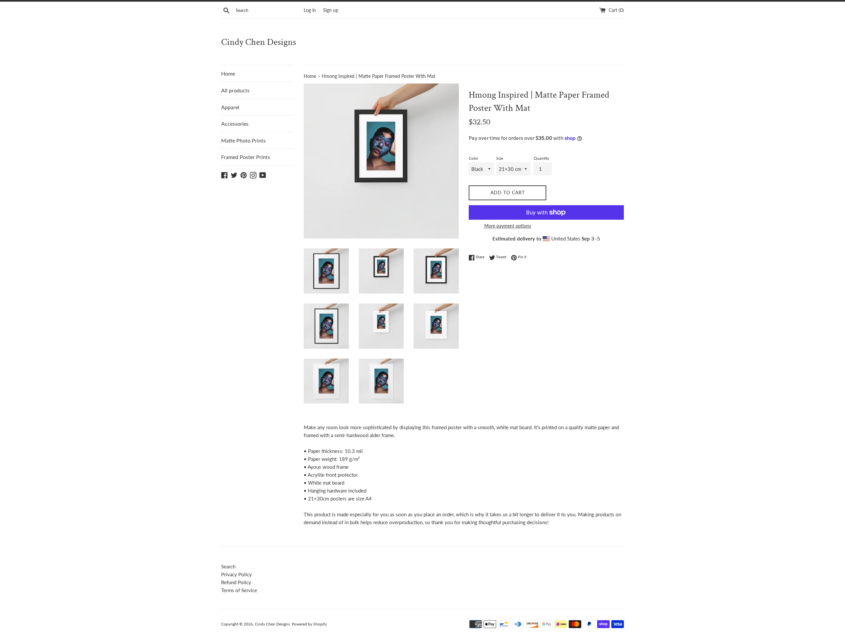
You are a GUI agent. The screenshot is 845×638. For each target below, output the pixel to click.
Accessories (235, 123)
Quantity (541, 158)
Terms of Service (239, 590)
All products (235, 90)
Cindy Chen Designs (258, 42)
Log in (310, 10)
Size (499, 158)
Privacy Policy (236, 574)
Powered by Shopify (309, 624)
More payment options (507, 226)
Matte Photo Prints (243, 140)
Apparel (230, 107)
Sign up (330, 10)
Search (228, 566)
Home (228, 73)
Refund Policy (236, 582)
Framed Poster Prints (245, 157)
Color (473, 158)
